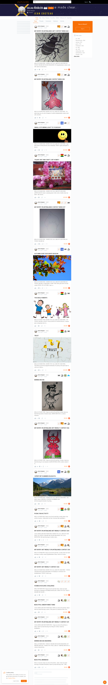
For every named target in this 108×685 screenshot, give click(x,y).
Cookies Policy (11, 678)
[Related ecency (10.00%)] (62, 123)
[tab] (35, 21)
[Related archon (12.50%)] (62, 471)
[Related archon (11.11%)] (68, 293)
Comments (48, 21)
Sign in (82, 28)
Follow (50, 8)
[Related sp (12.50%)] (58, 599)
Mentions (55, 21)
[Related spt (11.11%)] (62, 551)
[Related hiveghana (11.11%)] (58, 293)
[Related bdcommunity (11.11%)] (65, 375)
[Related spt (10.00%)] (58, 26)
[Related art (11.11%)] (68, 551)
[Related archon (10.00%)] (65, 26)
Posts (35, 21)
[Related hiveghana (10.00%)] (68, 123)
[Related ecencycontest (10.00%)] (58, 123)
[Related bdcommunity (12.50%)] (68, 471)
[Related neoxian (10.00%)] (68, 26)
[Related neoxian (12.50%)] (65, 471)
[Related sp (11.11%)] (58, 551)
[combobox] (52, 1)
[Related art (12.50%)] (68, 599)
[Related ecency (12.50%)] (58, 471)
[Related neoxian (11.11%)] (65, 293)
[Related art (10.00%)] (68, 646)
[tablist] (52, 21)
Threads (41, 21)
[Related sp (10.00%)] (62, 26)
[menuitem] (86, 2)
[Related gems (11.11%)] (68, 375)
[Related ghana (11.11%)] (62, 293)
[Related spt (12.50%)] (62, 599)
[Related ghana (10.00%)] (62, 155)
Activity (62, 21)
